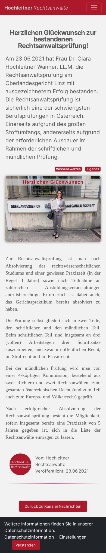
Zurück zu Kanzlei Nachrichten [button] (53, 506)
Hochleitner (36, 8)
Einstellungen (72, 537)
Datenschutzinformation (29, 537)
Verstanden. (26, 545)
